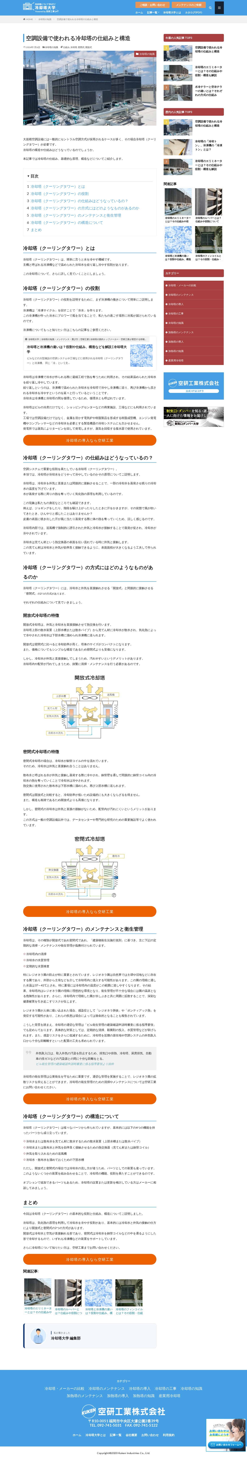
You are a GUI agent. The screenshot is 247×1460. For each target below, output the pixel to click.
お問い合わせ (150, 1435)
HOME (29, 19)
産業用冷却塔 (176, 360)
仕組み (66, 47)
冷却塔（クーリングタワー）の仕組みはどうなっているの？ (77, 201)
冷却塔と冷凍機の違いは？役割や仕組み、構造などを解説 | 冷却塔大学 (77, 349)
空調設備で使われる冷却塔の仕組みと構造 (77, 19)
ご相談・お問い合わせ (152, 4)
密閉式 (81, 47)
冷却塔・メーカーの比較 (182, 285)
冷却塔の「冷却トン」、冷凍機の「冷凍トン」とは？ (208, 145)
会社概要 (131, 1435)
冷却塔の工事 (176, 313)
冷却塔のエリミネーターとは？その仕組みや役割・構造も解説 (208, 71)
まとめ (34, 229)
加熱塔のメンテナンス (181, 332)
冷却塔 (74, 47)
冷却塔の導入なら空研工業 (90, 440)
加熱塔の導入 (176, 341)
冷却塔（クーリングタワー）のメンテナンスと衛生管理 (74, 215)
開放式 (88, 47)
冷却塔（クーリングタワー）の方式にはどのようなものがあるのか (83, 208)
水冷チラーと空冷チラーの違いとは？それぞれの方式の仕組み (208, 90)
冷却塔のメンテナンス (181, 294)
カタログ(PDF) (193, 12)
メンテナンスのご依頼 (188, 4)
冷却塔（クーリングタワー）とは (56, 186)
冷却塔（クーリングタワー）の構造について (65, 222)
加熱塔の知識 (176, 351)
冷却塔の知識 (44, 19)
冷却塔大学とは (172, 12)
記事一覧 (152, 12)
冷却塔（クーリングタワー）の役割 (58, 193)
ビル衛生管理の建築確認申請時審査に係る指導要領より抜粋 (75, 1063)
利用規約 (168, 1435)
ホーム (139, 12)
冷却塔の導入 (176, 304)
